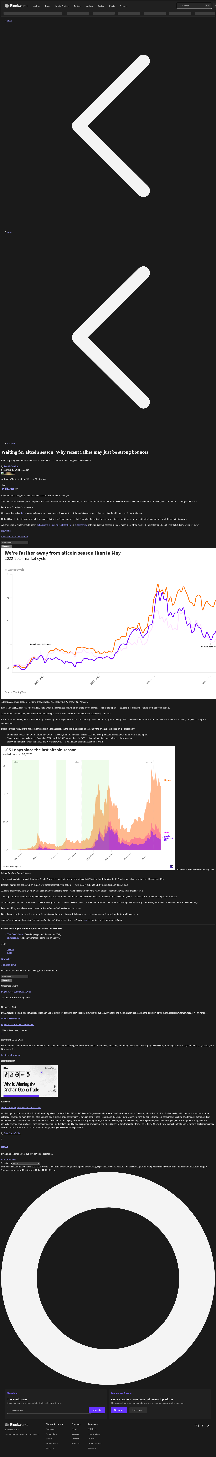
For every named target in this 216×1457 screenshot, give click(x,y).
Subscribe (97, 1410)
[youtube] (197, 1426)
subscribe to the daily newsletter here (54, 525)
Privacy (91, 1439)
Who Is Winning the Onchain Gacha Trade (21, 1107)
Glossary (92, 1448)
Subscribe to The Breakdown (14, 536)
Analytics (36, 6)
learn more (16, 1018)
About (74, 1429)
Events (111, 6)
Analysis (11, 443)
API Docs (92, 1429)
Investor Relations (62, 6)
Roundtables (52, 1443)
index (23, 513)
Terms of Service (95, 1443)
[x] (208, 1426)
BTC (9, 953)
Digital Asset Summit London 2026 (17, 1024)
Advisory (89, 6)
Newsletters (51, 1434)
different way (81, 525)
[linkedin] (202, 1426)
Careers (75, 1434)
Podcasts (50, 1429)
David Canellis (11, 466)
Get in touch (138, 1410)
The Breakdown (8, 965)
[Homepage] (16, 5)
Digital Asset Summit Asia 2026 (16, 991)
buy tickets (6, 1018)
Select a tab (6, 1163)
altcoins (10, 949)
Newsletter (6, 530)
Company (123, 6)
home (9, 20)
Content (101, 6)
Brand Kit (76, 1443)
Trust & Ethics (94, 1434)
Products (77, 6)
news (9, 232)
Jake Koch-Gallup (12, 1133)
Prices (47, 6)
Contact (75, 1439)
